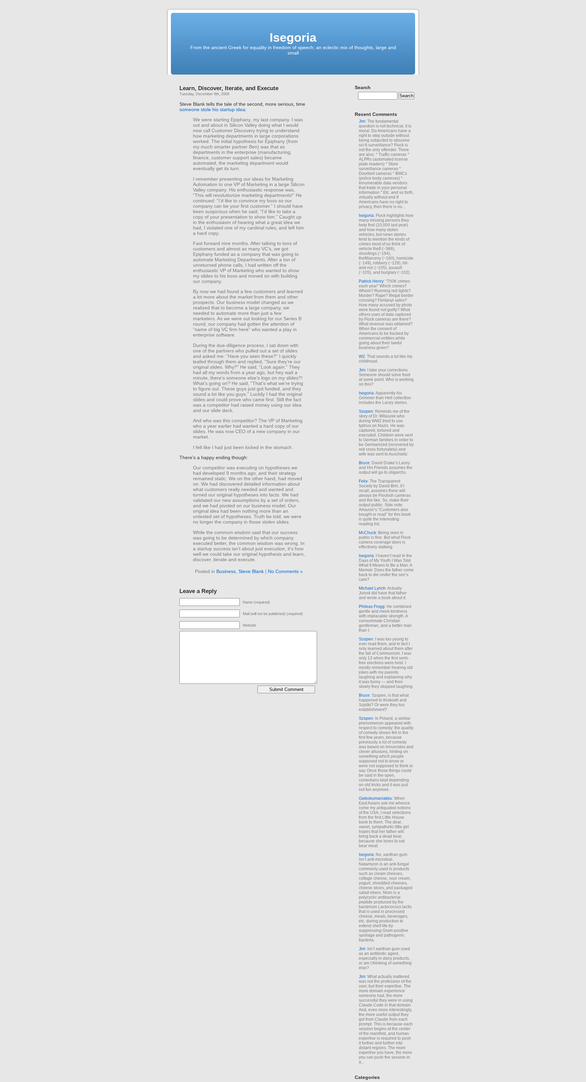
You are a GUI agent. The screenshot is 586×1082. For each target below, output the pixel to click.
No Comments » (285, 571)
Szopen (366, 411)
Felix (363, 481)
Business (226, 571)
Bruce (364, 463)
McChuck (367, 532)
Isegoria (293, 37)
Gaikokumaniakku (375, 798)
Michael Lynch (372, 588)
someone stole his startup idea (212, 109)
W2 (362, 356)
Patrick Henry (371, 281)
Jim (362, 121)
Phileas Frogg (372, 606)
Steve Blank (251, 571)
